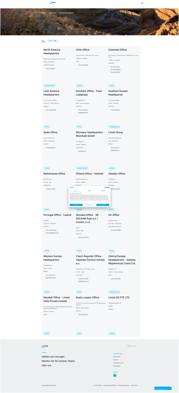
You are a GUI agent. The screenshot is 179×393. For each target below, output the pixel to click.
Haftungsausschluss (124, 385)
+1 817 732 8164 (50, 68)
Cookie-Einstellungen (88, 204)
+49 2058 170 (82, 151)
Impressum (134, 385)
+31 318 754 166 (50, 189)
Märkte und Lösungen (53, 356)
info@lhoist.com (115, 150)
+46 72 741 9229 (115, 189)
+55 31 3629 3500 (51, 110)
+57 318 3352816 (115, 69)
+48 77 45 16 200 (115, 278)
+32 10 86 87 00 (50, 275)
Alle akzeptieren (103, 204)
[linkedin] (114, 375)
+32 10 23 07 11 (114, 147)
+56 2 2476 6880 (83, 65)
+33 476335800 (115, 110)
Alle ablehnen (76, 204)
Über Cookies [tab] (103, 190)
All (52, 40)
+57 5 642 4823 (115, 66)
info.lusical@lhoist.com (52, 233)
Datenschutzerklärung (109, 385)
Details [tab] (89, 190)
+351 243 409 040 (51, 230)
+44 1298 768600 (115, 230)
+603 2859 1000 (83, 314)
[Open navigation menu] (142, 3)
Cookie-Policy (98, 385)
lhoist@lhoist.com (83, 112)
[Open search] (138, 2)
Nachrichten (117, 356)
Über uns (46, 365)
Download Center (118, 363)
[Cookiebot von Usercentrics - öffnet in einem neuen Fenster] (105, 187)
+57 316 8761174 (115, 72)
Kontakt (115, 360)
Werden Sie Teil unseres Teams (58, 361)
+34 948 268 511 (50, 147)
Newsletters (116, 366)
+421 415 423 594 (83, 237)
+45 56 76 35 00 (83, 110)
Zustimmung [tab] (75, 190)
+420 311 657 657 (83, 278)
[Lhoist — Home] (52, 3)
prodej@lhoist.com (83, 281)
